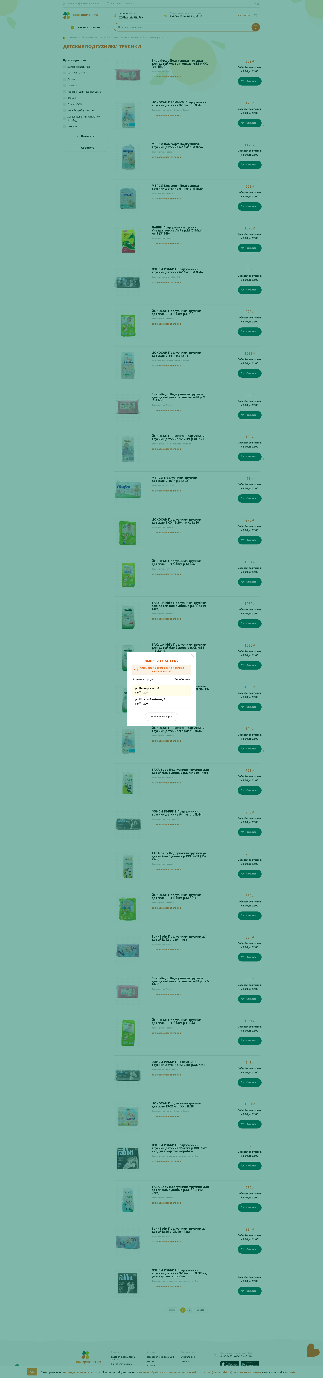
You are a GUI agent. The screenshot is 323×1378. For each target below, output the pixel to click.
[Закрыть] (192, 655)
